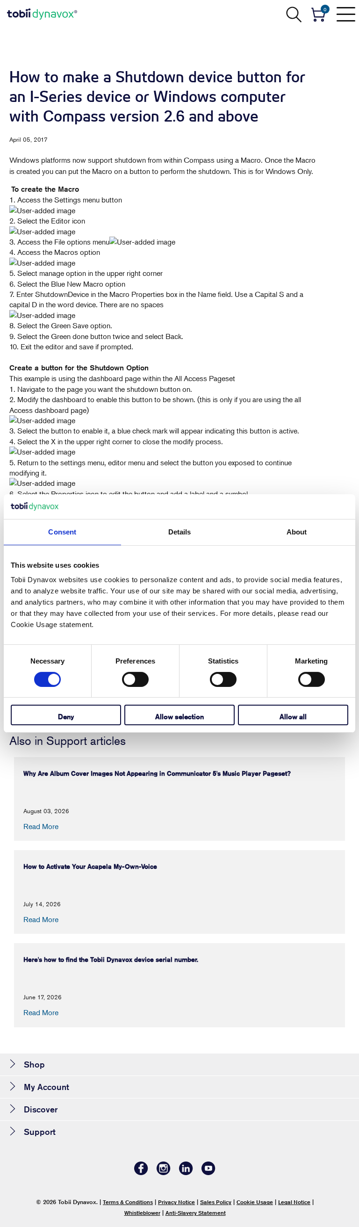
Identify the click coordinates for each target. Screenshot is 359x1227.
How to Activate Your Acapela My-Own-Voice (90, 866)
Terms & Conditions (128, 1201)
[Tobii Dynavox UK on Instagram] (163, 1172)
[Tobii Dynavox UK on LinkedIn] (186, 1172)
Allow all (293, 716)
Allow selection (179, 716)
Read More (40, 826)
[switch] (135, 679)
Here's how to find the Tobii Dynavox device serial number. (110, 959)
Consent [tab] (62, 531)
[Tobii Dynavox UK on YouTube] (208, 1172)
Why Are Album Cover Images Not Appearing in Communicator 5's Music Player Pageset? (157, 773)
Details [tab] (179, 531)
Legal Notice (294, 1201)
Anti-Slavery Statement (195, 1212)
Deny (66, 716)
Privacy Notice (176, 1201)
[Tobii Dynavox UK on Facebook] (141, 1172)
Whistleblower (142, 1212)
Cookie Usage (255, 1201)
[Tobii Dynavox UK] (42, 14)
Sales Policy (215, 1201)
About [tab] (297, 531)
